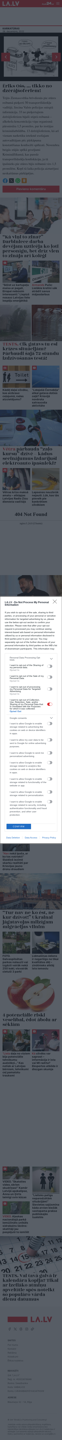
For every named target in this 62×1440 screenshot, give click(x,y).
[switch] (49, 666)
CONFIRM (19, 826)
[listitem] (31, 659)
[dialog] (31, 720)
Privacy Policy (49, 837)
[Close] (56, 603)
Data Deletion (13, 837)
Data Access (31, 837)
